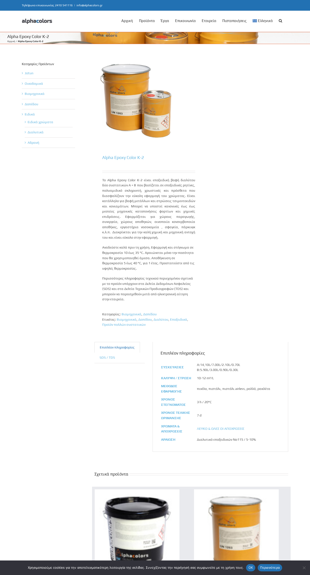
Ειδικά (30, 114)
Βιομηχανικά (131, 314)
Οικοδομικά (34, 83)
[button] (280, 20)
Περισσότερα (270, 567)
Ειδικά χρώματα (40, 122)
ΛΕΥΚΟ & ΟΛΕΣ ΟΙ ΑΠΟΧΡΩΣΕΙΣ (220, 429)
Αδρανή (33, 142)
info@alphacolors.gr (89, 5)
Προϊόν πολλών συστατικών (124, 324)
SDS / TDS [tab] (107, 357)
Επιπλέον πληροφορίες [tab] (117, 347)
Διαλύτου (161, 319)
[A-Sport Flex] (137, 492)
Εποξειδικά (178, 319)
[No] (304, 567)
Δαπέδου (150, 314)
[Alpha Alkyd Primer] (236, 492)
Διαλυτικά (36, 132)
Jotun (29, 73)
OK (250, 567)
